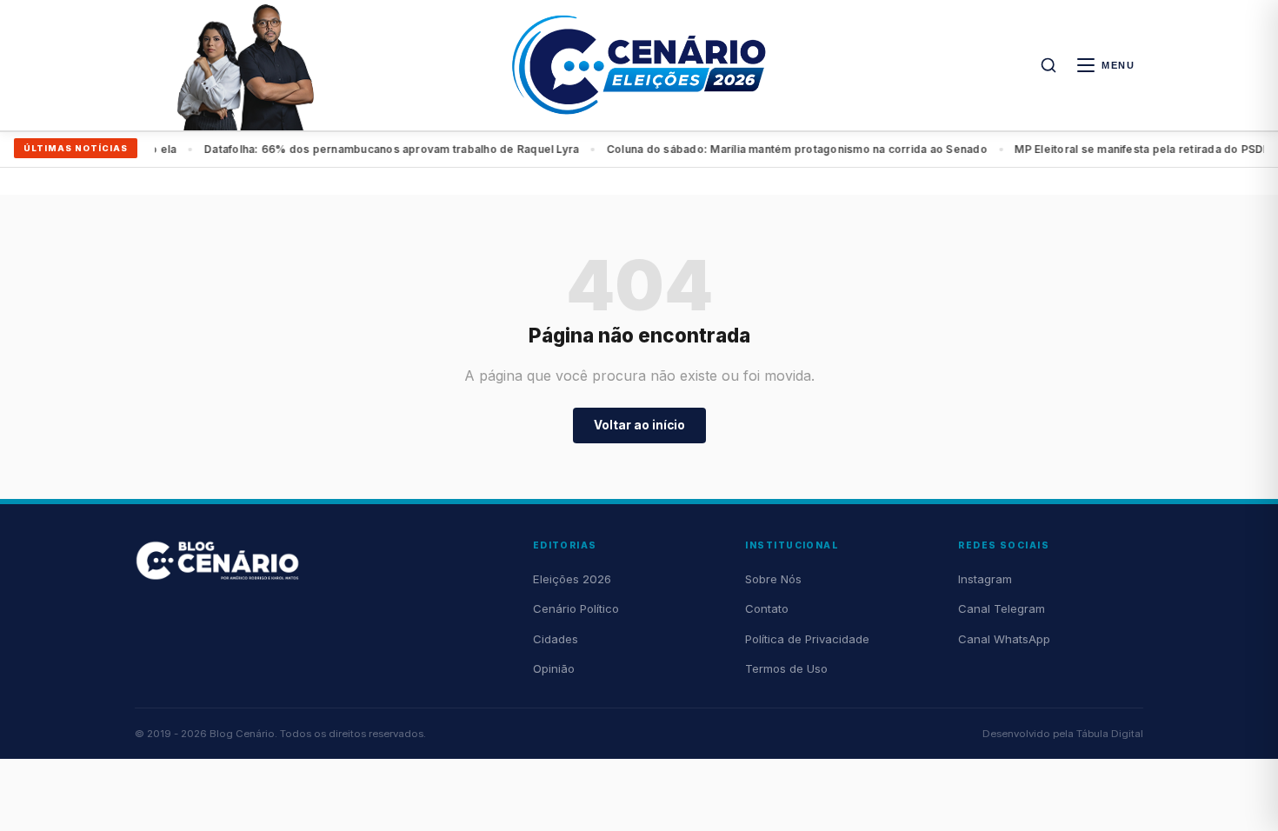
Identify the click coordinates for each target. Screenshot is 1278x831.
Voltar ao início (639, 425)
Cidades (555, 639)
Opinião (554, 668)
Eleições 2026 (572, 579)
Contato (767, 608)
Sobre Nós (773, 579)
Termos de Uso (786, 668)
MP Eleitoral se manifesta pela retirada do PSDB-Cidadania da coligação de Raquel (870, 149)
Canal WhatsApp (1004, 639)
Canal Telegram (1001, 608)
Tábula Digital (1109, 734)
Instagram (985, 579)
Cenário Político (576, 608)
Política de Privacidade (807, 639)
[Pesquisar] (1048, 65)
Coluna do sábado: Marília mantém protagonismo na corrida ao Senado (432, 149)
